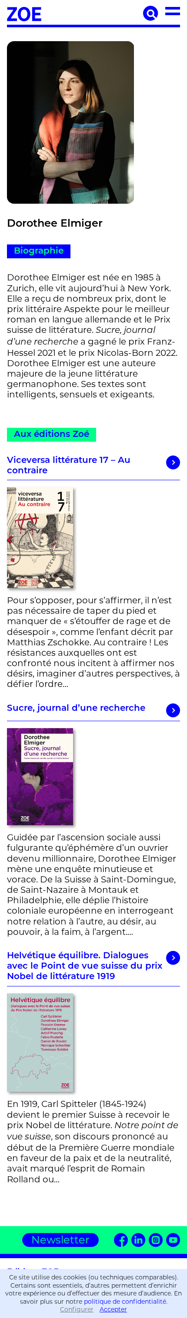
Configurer (77, 1309)
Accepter (113, 1309)
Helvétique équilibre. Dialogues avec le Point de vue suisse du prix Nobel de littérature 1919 (84, 966)
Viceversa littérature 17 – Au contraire (68, 465)
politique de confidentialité (125, 1301)
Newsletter (60, 1239)
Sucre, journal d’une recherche (76, 708)
